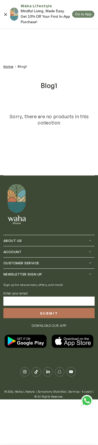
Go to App (83, 14)
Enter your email (15, 293)
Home (8, 66)
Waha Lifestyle (25, 391)
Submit (49, 313)
